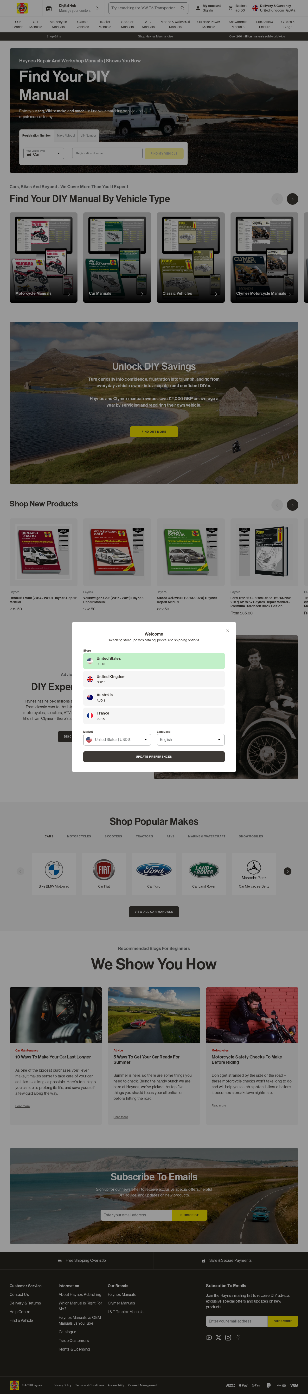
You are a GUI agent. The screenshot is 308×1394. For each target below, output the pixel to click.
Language (164, 731)
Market (88, 731)
